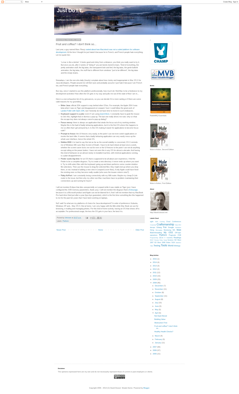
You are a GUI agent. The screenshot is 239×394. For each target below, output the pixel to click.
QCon (161, 238)
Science (170, 240)
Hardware (178, 227)
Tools (164, 245)
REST (152, 240)
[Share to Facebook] (98, 218)
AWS (156, 221)
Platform (66, 221)
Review (156, 240)
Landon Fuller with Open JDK (73, 111)
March (157, 336)
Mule (179, 230)
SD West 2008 (159, 242)
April (157, 313)
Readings (177, 238)
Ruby (161, 240)
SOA (173, 242)
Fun (165, 227)
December (159, 286)
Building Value (159, 319)
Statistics (178, 242)
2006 (155, 350)
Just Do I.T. (68, 10)
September (159, 296)
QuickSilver (104, 114)
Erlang (159, 227)
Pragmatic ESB (175, 235)
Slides (168, 242)
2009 (155, 279)
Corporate (153, 225)
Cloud (168, 221)
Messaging (159, 230)
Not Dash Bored (160, 316)
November (159, 289)
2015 (155, 259)
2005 (155, 354)
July (156, 303)
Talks (151, 246)
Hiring (152, 230)
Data (176, 225)
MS (174, 230)
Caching (162, 221)
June (157, 306)
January (158, 343)
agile (151, 221)
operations (153, 235)
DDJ (179, 225)
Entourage (133, 190)
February (159, 339)
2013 (155, 266)
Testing (157, 245)
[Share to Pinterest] (100, 218)
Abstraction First (160, 323)
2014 (155, 262)
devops (152, 227)
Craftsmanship (165, 224)
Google (171, 227)
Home (100, 230)
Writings (177, 246)
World (170, 245)
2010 (155, 276)
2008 (155, 283)
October (158, 292)
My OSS (168, 232)
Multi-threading (156, 233)
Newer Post (61, 230)
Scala (165, 240)
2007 (155, 347)
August (158, 299)
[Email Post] (87, 218)
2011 (155, 272)
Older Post (140, 230)
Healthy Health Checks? (163, 332)
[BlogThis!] (93, 218)
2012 (155, 269)
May (157, 309)
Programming (154, 237)
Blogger (146, 388)
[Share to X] (96, 218)
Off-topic (178, 233)
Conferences (176, 221)
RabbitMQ (170, 237)
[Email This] (91, 218)
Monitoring (167, 230)
